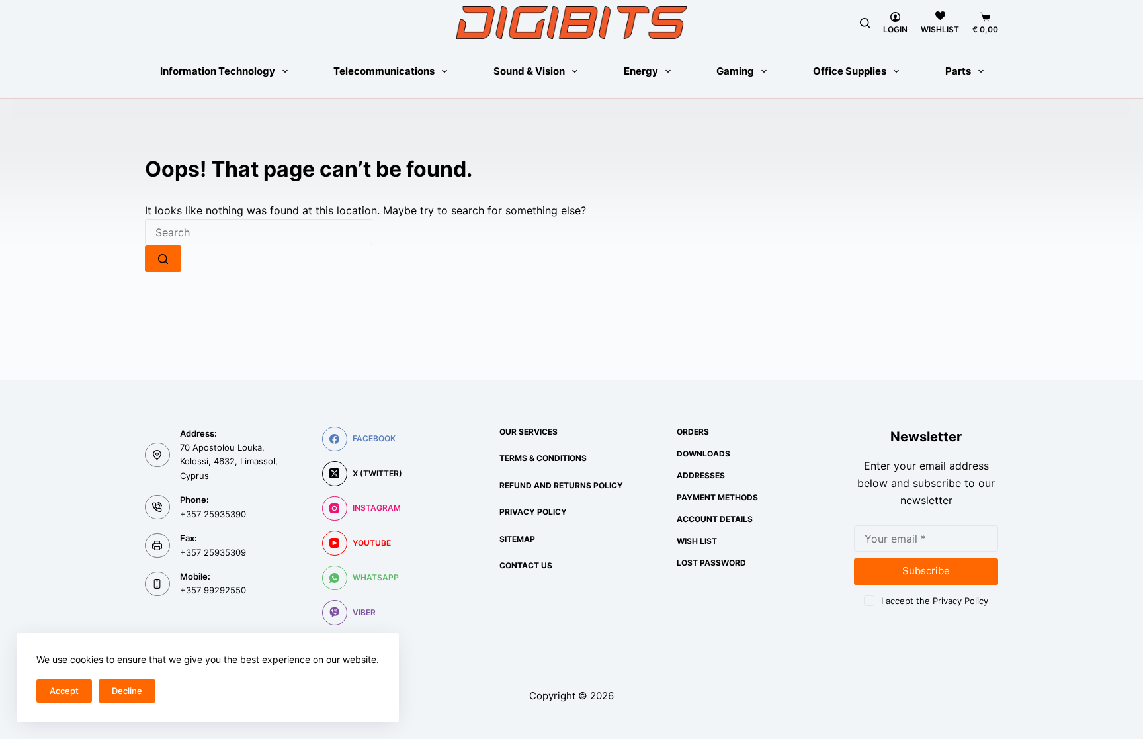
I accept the (934, 600)
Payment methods (717, 497)
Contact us (525, 565)
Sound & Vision (529, 71)
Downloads (703, 453)
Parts (958, 71)
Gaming (735, 71)
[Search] (865, 23)
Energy (641, 71)
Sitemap (517, 539)
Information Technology (217, 71)
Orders (693, 432)
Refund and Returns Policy (561, 485)
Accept (64, 690)
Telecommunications (384, 71)
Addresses (701, 475)
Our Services (528, 432)
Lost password (711, 563)
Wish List (697, 541)
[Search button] (163, 258)
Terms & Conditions (543, 458)
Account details (715, 519)
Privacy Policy (533, 512)
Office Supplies (849, 71)
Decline (127, 690)
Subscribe (926, 570)
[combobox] (258, 232)
